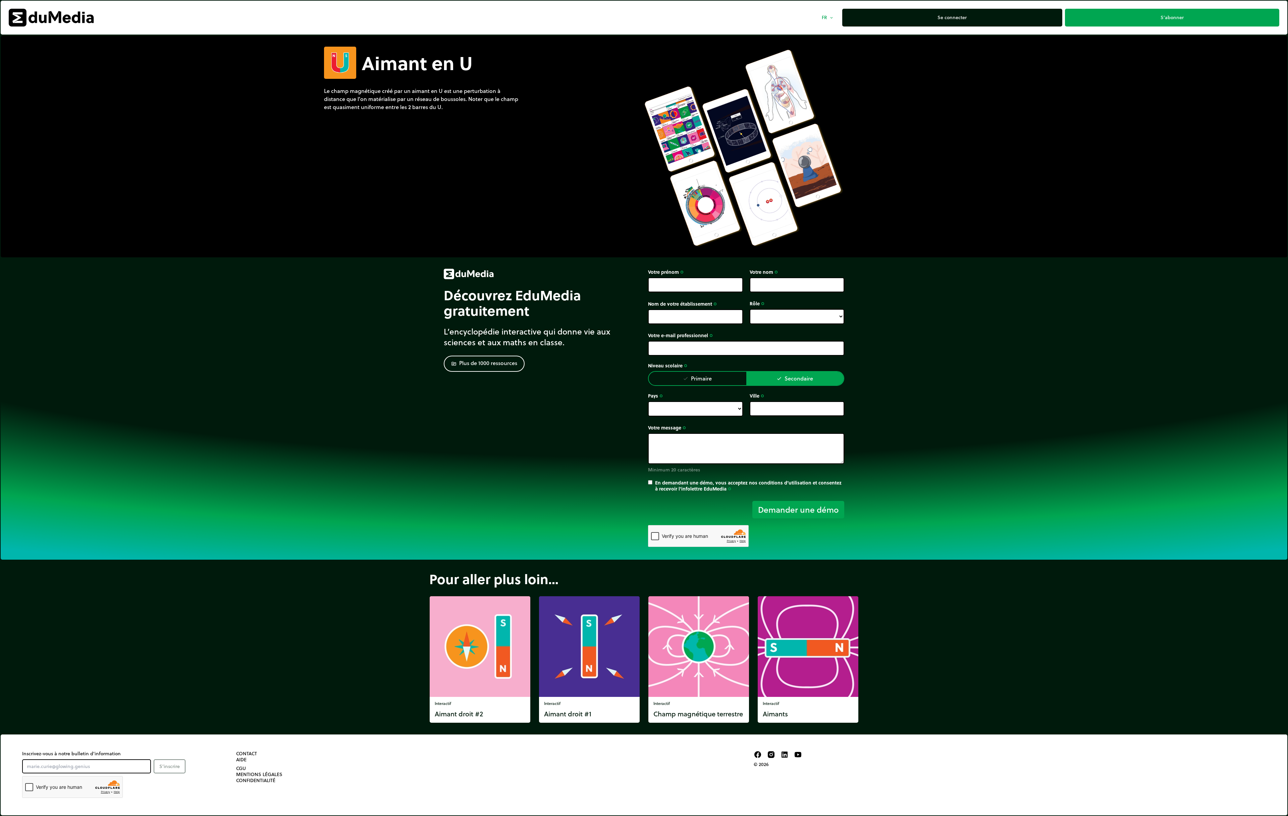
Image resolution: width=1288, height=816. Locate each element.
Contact (246, 753)
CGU (241, 768)
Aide (241, 759)
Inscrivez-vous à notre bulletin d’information (71, 754)
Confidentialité (255, 780)
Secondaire (794, 378)
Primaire (697, 378)
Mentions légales (259, 774)
